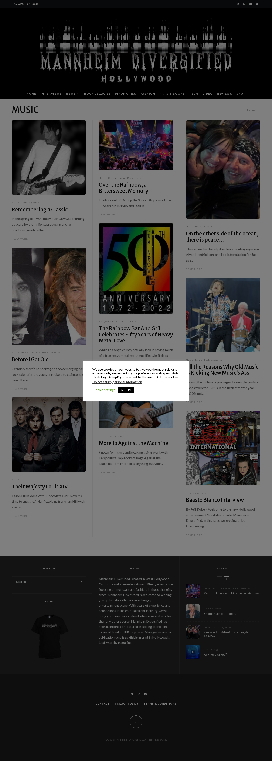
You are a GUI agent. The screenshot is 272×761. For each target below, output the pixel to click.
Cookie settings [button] (104, 390)
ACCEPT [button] (126, 390)
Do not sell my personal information (117, 382)
